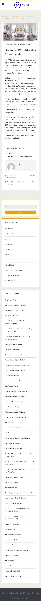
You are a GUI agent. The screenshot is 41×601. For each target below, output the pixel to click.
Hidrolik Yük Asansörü (12, 488)
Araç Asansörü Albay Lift (12, 381)
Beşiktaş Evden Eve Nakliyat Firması (16, 391)
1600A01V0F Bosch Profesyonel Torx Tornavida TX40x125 (17, 510)
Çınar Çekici (9, 566)
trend (10, 184)
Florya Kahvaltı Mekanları (13, 540)
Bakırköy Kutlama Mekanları (13, 503)
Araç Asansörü (9, 249)
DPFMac (7, 255)
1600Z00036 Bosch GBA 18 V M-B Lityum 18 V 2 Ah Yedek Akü (20, 471)
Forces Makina (9, 265)
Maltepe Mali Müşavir (11, 316)
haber (10, 182)
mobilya (21, 182)
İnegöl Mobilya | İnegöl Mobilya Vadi (16, 550)
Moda (32, 182)
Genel (32, 175)
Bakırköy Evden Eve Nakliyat (13, 270)
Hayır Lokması (9, 560)
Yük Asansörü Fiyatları (12, 376)
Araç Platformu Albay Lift (13, 407)
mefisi (28, 44)
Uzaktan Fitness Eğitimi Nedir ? (15, 360)
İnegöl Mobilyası (10, 281)
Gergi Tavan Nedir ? (11, 300)
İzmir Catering (9, 422)
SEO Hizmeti (9, 234)
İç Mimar (7, 239)
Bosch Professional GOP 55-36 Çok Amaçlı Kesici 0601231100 (18, 338)
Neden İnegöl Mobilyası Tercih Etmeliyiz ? (18, 493)
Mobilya (19, 16)
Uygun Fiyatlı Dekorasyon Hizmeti (15, 477)
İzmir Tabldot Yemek (11, 386)
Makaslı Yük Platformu (12, 555)
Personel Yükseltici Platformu (14, 428)
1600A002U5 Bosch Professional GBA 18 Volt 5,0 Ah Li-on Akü (19, 455)
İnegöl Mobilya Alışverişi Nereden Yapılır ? (18, 365)
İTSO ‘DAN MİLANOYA (14, 148)
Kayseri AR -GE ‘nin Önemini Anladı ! (19, 156)
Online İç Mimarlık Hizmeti (13, 355)
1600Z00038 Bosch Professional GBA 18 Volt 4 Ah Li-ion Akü (20, 463)
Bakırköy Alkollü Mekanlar (13, 571)
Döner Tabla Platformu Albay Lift (15, 305)
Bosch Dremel (9, 260)
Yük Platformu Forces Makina (14, 433)
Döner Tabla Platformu (12, 482)
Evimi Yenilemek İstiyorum (13, 576)
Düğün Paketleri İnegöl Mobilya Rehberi (17, 438)
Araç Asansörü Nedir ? (12, 350)
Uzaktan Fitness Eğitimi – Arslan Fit (16, 396)
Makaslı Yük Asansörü (12, 524)
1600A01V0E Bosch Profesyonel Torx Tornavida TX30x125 (17, 518)
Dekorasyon (13, 175)
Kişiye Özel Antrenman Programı (15, 370)
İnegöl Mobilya (9, 228)
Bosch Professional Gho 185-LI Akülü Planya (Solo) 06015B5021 (19, 330)
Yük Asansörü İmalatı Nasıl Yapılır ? (16, 412)
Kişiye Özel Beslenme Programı (15, 402)
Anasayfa (7, 16)
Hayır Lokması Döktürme (13, 534)
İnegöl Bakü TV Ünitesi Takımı (14, 310)
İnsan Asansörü (10, 545)
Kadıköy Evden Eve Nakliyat (13, 448)
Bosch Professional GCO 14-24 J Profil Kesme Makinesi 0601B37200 (19, 322)
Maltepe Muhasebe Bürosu (13, 344)
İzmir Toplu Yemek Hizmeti (13, 443)
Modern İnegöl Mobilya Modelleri (15, 417)
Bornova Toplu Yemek (12, 275)
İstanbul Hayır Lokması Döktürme (15, 498)
